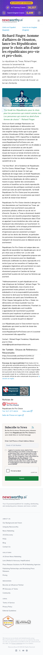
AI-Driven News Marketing (12, 557)
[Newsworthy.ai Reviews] (8, 622)
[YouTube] (23, 650)
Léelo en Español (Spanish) (9, 28)
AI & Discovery (8, 535)
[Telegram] (27, 650)
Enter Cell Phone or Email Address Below (19, 441)
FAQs (4, 539)
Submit (21, 478)
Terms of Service (9, 603)
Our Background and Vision (12, 523)
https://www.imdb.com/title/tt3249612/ (18, 356)
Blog (4, 543)
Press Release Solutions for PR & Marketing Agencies (21, 565)
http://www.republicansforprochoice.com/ (18, 358)
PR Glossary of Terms (10, 589)
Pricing (5, 575)
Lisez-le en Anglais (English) (29, 28)
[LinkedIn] (16, 650)
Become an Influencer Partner (13, 585)
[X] (20, 650)
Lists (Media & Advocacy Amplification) (16, 561)
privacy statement (16, 643)
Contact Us (6, 547)
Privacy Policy (7, 607)
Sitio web (26, 411)
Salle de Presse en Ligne (12, 415)
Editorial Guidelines (9, 611)
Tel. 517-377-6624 (10, 411)
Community (6, 593)
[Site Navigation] (38, 20)
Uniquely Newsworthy (10, 527)
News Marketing (8, 531)
